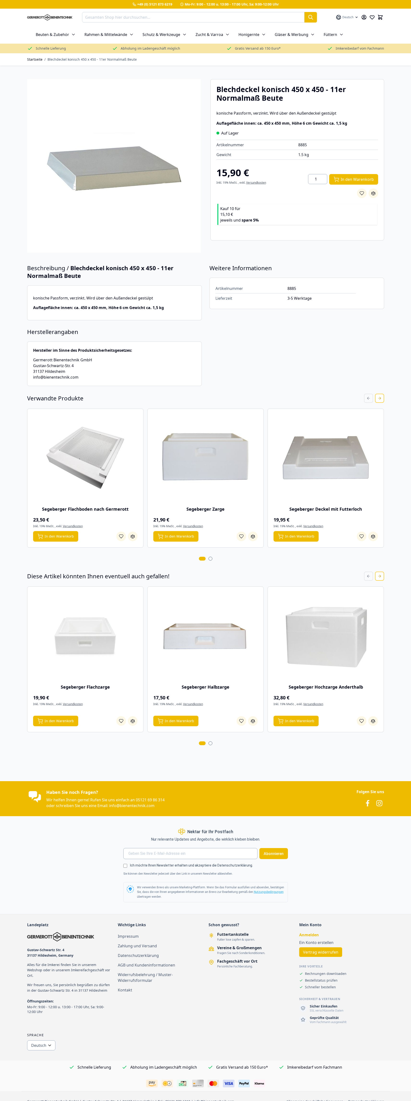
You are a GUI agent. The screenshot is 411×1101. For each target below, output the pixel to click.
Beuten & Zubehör (52, 34)
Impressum (128, 936)
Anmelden (309, 934)
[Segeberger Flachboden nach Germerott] (85, 458)
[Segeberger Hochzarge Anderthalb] (326, 635)
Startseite (34, 59)
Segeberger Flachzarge (85, 687)
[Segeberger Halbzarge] (205, 635)
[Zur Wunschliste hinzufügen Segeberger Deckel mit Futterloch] (361, 536)
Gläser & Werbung (291, 34)
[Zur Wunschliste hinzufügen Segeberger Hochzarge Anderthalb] (361, 721)
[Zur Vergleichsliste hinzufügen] (373, 193)
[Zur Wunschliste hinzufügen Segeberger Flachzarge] (121, 721)
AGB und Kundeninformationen (146, 965)
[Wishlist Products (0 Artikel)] (372, 17)
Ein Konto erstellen (316, 942)
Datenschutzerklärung (138, 955)
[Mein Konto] (364, 17)
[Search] (310, 17)
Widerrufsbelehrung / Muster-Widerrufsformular (145, 977)
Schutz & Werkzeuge (161, 34)
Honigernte (248, 34)
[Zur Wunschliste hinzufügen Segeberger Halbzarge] (241, 721)
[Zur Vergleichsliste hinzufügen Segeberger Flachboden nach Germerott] (132, 536)
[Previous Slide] (368, 398)
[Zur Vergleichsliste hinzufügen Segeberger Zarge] (253, 536)
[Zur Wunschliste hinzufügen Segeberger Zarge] (241, 536)
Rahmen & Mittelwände (105, 34)
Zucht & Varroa (209, 34)
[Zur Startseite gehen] (49, 17)
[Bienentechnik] (69, 937)
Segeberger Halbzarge (205, 687)
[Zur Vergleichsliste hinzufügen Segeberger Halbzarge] (253, 721)
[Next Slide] (379, 398)
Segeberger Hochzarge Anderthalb (326, 687)
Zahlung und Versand (137, 946)
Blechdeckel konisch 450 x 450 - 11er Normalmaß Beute (92, 59)
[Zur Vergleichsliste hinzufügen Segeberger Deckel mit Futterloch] (373, 536)
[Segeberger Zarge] (205, 458)
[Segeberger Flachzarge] (85, 635)
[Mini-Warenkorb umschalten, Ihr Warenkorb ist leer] (380, 17)
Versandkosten (256, 183)
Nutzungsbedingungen (269, 892)
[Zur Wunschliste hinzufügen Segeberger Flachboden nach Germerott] (121, 536)
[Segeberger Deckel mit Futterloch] (326, 458)
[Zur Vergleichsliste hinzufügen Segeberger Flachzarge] (132, 721)
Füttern (330, 34)
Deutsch (38, 1045)
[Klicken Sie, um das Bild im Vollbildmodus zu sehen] (114, 166)
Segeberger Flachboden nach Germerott (85, 509)
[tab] (202, 559)
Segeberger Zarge (205, 509)
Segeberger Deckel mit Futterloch (325, 509)
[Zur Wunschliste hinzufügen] (362, 193)
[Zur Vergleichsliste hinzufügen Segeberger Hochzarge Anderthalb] (373, 721)
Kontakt (125, 990)
